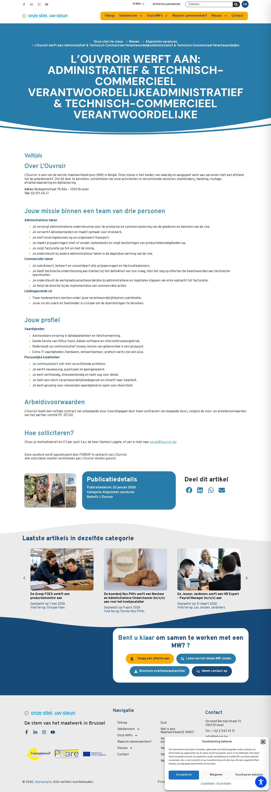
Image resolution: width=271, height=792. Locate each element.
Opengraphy (43, 782)
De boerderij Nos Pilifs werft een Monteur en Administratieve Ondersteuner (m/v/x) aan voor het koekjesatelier (134, 598)
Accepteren (184, 775)
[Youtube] (46, 4)
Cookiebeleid (208, 783)
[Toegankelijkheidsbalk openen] (261, 782)
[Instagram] (39, 4)
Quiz (163, 723)
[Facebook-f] (24, 4)
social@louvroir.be (163, 442)
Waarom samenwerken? (189, 16)
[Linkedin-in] (31, 4)
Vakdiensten (128, 16)
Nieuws (216, 16)
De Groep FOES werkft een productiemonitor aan (50, 596)
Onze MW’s (155, 16)
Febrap (110, 16)
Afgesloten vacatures (161, 42)
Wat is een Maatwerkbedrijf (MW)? (177, 730)
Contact (237, 16)
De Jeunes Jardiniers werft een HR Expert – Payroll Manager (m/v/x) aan (208, 596)
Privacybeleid (224, 783)
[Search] (236, 4)
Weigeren (216, 775)
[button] (263, 742)
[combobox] (209, 4)
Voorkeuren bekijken (249, 775)
